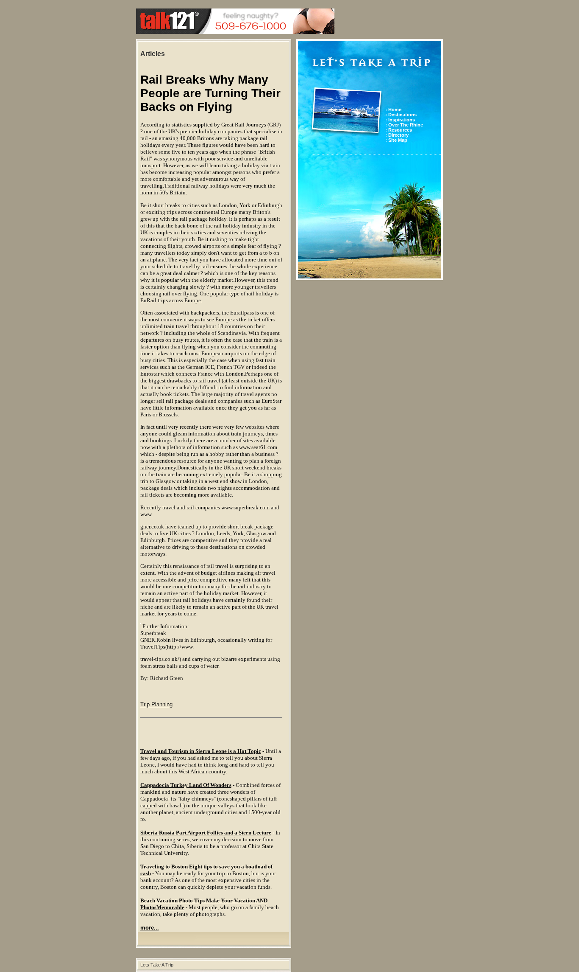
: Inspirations (400, 119)
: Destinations (401, 114)
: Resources (398, 129)
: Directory (397, 135)
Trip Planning (156, 704)
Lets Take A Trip (156, 964)
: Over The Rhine (404, 124)
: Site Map (396, 140)
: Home (393, 109)
